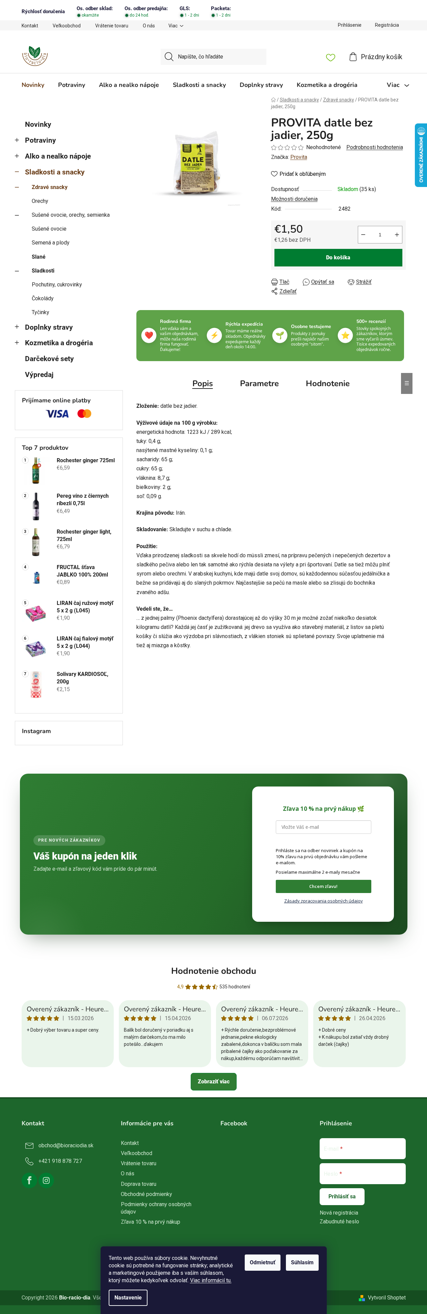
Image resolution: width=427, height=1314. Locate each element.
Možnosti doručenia (294, 199)
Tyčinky (40, 312)
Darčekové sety (49, 359)
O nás (149, 25)
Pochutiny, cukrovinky (57, 284)
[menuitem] (33, 84)
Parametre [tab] (259, 383)
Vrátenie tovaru (111, 25)
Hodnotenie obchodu (213, 971)
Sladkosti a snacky (55, 172)
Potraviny (40, 140)
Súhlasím (302, 1262)
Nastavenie (128, 1297)
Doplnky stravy (49, 327)
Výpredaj (39, 375)
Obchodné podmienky (146, 1194)
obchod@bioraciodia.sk (66, 1145)
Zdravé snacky (50, 187)
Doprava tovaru (138, 1184)
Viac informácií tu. (211, 1280)
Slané (39, 257)
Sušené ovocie (49, 229)
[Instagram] (46, 1180)
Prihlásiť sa (342, 1196)
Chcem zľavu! (323, 886)
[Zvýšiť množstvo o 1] (397, 234)
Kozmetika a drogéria (59, 343)
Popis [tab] (202, 383)
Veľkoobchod (67, 25)
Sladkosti (43, 270)
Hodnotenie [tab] (328, 383)
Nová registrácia (339, 1213)
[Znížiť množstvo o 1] (363, 234)
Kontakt (30, 25)
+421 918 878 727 (60, 1161)
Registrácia (387, 25)
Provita (298, 157)
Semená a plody (51, 242)
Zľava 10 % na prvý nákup (150, 1222)
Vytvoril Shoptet (387, 1297)
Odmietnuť (262, 1262)
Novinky (38, 124)
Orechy (40, 201)
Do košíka (338, 257)
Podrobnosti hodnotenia (374, 147)
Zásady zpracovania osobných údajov (323, 901)
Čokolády (43, 298)
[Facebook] (29, 1180)
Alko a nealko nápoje (58, 156)
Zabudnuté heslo (339, 1221)
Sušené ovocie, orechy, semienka (71, 215)
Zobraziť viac (214, 1081)
